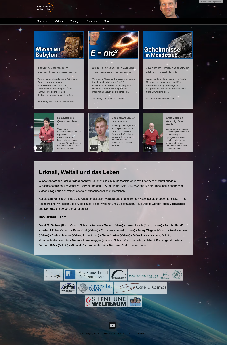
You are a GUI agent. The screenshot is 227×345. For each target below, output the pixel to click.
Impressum (216, 2)
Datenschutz (206, 2)
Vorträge (74, 21)
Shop (107, 21)
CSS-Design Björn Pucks (90, 334)
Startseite (42, 21)
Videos (59, 21)
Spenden (92, 21)
